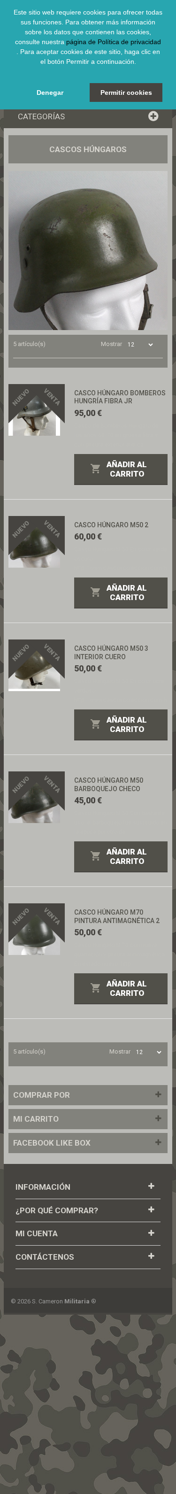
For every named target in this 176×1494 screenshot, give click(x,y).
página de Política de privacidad (113, 42)
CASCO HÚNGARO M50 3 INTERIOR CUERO (111, 653)
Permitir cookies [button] (126, 92)
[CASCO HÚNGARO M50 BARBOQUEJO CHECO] (34, 797)
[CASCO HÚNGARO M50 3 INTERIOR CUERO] (34, 665)
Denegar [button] (50, 92)
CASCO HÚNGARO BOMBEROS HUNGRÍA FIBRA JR (120, 397)
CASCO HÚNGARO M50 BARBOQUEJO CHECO (108, 785)
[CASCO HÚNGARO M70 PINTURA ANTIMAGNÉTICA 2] (34, 929)
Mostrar (111, 343)
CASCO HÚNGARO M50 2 (111, 525)
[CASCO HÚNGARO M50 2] (34, 542)
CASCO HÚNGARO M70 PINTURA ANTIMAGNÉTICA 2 (117, 916)
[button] (88, 72)
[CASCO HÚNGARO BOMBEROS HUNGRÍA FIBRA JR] (34, 410)
